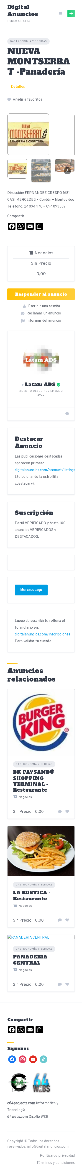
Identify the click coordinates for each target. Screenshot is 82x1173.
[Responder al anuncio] (60, 812)
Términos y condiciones (55, 1163)
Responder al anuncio (41, 294)
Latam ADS (40, 384)
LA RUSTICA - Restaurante (32, 895)
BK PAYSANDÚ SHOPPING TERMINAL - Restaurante (33, 781)
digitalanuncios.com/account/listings (45, 470)
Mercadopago (31, 590)
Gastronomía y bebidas (28, 41)
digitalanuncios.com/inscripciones (42, 634)
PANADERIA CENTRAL (30, 960)
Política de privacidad (57, 1156)
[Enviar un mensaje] (67, 414)
